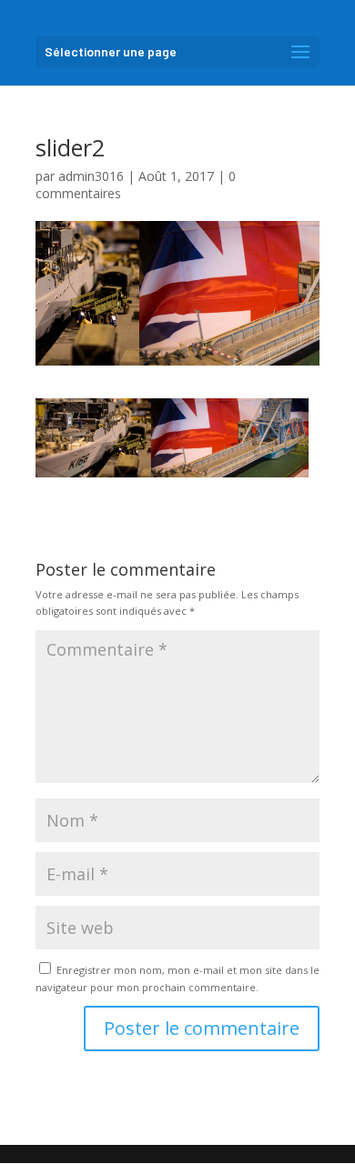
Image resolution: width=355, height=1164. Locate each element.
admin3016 (91, 176)
